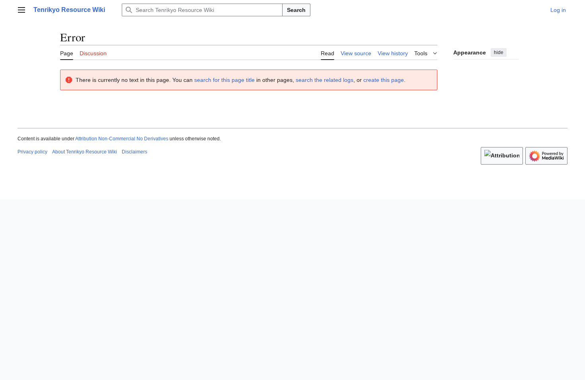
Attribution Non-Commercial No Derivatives (121, 139)
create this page (383, 80)
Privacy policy (32, 152)
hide (498, 52)
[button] (21, 10)
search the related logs (324, 80)
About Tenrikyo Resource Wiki (84, 152)
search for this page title (224, 80)
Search (296, 10)
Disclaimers (134, 152)
